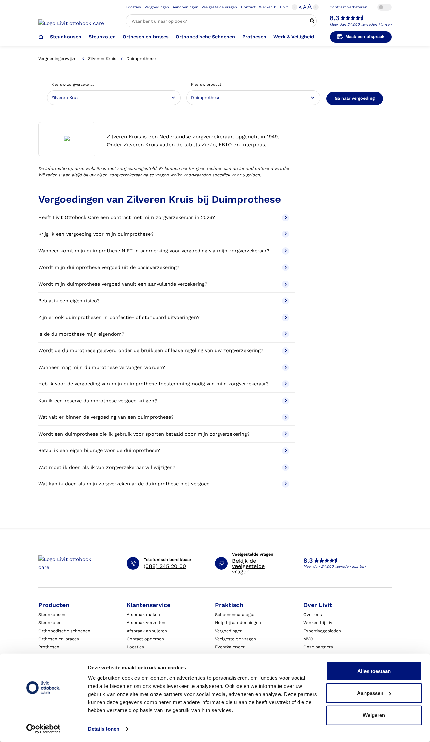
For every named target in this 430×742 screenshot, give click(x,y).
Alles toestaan (374, 671)
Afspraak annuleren (147, 630)
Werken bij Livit (273, 7)
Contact (248, 7)
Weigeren (374, 715)
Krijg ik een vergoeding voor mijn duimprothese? (96, 234)
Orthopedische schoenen (64, 630)
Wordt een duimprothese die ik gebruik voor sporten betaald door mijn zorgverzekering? (144, 434)
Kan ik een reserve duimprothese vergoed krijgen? (97, 401)
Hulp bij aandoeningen (238, 622)
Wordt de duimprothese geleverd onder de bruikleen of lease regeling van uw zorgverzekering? (150, 351)
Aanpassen (370, 693)
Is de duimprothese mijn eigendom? (81, 334)
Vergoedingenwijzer (58, 58)
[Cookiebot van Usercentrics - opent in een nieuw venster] (43, 729)
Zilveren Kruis (102, 58)
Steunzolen (102, 37)
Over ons (312, 614)
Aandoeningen (185, 7)
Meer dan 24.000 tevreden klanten (361, 24)
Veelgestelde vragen (219, 7)
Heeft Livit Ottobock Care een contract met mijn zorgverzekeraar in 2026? (126, 217)
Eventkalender (230, 647)
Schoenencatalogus (235, 614)
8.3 (334, 18)
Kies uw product (206, 84)
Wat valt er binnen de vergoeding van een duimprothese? (106, 417)
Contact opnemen (145, 638)
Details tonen (103, 729)
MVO (308, 638)
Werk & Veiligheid (293, 37)
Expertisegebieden (322, 630)
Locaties (133, 7)
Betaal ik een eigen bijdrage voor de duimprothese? (99, 450)
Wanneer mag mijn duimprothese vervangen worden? (101, 367)
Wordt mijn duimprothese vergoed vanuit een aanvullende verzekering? (122, 284)
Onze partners (318, 647)
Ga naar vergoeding (355, 98)
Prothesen (254, 37)
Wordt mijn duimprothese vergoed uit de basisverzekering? (108, 267)
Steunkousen (65, 37)
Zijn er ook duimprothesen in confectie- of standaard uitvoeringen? (119, 317)
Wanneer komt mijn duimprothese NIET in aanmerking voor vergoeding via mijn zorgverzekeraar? (153, 251)
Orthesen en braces (146, 37)
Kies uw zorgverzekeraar (73, 84)
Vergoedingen (157, 7)
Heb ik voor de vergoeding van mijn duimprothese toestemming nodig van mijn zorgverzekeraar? (153, 384)
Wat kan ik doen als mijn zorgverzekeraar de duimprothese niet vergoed (124, 484)
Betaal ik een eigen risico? (69, 301)
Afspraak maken (143, 614)
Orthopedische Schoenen (205, 37)
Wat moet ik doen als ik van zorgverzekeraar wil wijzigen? (106, 467)
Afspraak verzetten (146, 622)
